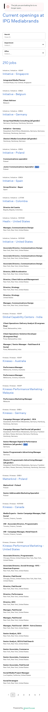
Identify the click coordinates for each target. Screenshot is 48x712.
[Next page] (39, 695)
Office (6, 51)
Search (7, 34)
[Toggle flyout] (43, 44)
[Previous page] (8, 695)
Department (8, 43)
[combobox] (4, 45)
